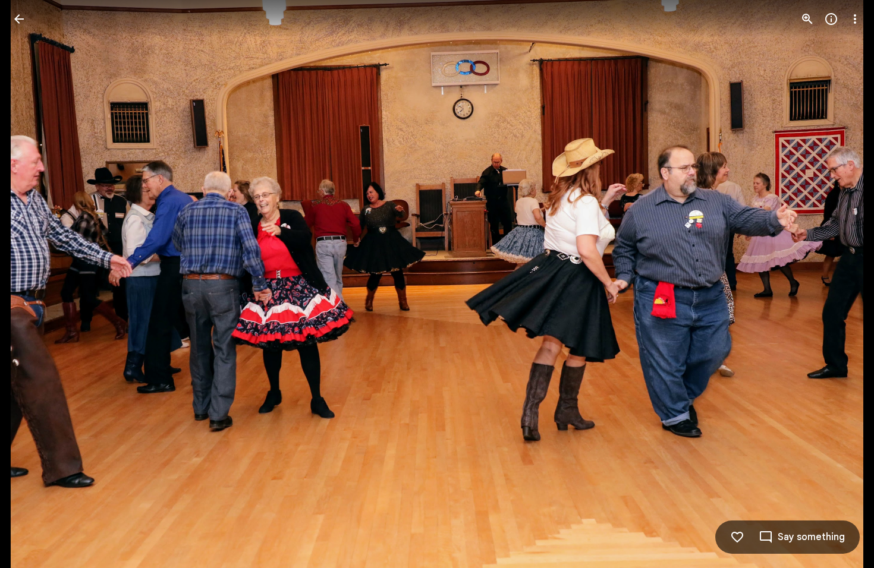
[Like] (737, 537)
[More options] (855, 19)
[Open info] (831, 19)
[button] (33, 284)
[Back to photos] (19, 19)
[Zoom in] (807, 19)
